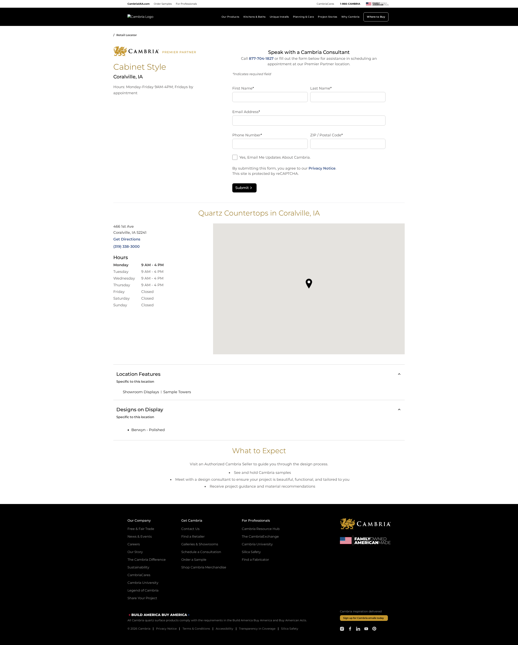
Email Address (246, 112)
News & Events (139, 536)
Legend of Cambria (142, 590)
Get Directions (126, 239)
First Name (243, 88)
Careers (133, 544)
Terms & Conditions (196, 628)
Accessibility (224, 628)
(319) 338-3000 (126, 246)
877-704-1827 (261, 58)
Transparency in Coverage (257, 628)
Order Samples (163, 3)
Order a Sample (193, 560)
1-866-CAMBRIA (350, 3)
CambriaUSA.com (138, 3)
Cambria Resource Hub (261, 529)
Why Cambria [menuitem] (350, 16)
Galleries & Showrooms (199, 544)
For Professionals (186, 3)
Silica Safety (251, 552)
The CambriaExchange (260, 536)
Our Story (135, 552)
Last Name (321, 88)
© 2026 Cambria (138, 628)
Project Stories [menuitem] (327, 16)
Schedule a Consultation (201, 552)
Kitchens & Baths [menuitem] (254, 16)
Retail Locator (126, 35)
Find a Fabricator (255, 560)
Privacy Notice (322, 168)
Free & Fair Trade (140, 529)
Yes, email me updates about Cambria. (275, 157)
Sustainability (138, 567)
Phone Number (247, 135)
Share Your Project (142, 598)
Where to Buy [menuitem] (376, 16)
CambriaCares (325, 3)
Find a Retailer (193, 536)
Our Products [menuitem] (230, 16)
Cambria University (142, 583)
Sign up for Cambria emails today (363, 617)
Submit (242, 188)
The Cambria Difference (146, 560)
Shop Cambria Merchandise (203, 567)
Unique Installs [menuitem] (279, 16)
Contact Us (190, 529)
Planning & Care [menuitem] (303, 16)
